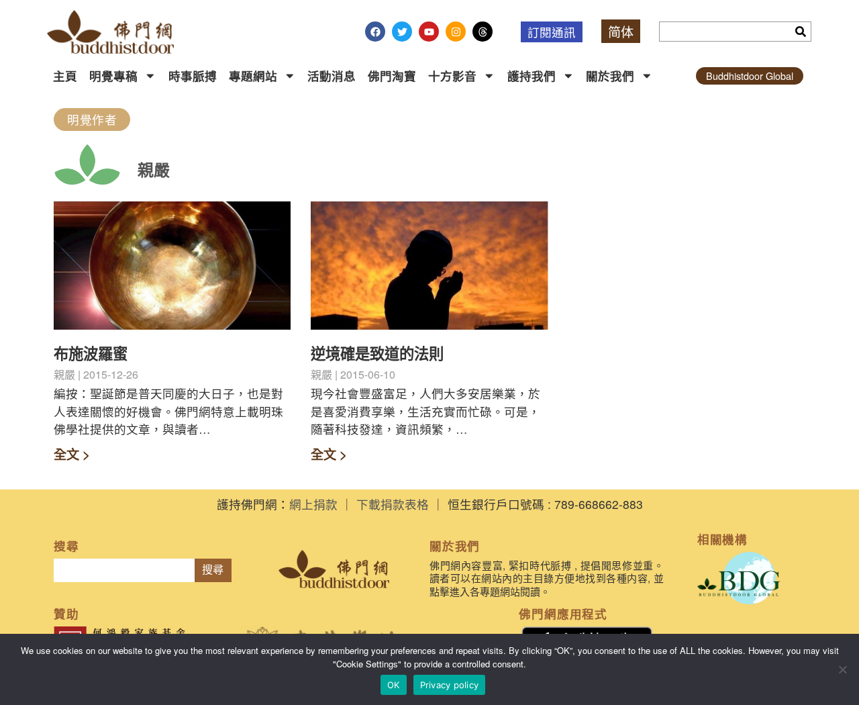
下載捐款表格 (392, 504)
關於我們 (610, 75)
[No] (842, 669)
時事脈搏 (192, 75)
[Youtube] (429, 31)
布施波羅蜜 (91, 353)
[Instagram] (456, 31)
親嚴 (154, 169)
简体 (621, 31)
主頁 (65, 75)
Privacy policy (449, 684)
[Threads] (482, 31)
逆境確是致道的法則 (377, 353)
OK (393, 684)
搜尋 (212, 569)
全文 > (72, 453)
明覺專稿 (113, 75)
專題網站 (253, 75)
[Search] (801, 31)
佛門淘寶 (392, 75)
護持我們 (531, 75)
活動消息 (331, 75)
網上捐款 (313, 504)
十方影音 (452, 75)
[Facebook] (375, 31)
